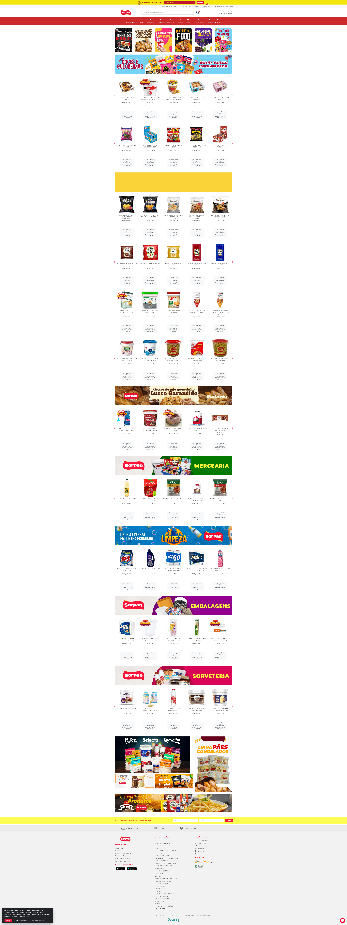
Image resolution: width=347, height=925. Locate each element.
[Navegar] (114, 96)
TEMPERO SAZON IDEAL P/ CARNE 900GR (196, 360)
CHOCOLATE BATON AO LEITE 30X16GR (220, 146)
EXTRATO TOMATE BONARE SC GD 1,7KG (150, 499)
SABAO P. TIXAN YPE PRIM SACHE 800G (126, 569)
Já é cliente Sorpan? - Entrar (174, 6)
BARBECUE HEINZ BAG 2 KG (127, 263)
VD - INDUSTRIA (160, 909)
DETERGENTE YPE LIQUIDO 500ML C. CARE (220, 569)
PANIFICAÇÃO (160, 889)
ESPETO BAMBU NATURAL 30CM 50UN (197, 639)
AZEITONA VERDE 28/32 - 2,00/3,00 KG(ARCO (220, 360)
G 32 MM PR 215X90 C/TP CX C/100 (173, 429)
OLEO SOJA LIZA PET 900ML (127, 499)
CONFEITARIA (160, 853)
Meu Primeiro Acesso (122, 858)
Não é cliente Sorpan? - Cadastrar (200, 6)
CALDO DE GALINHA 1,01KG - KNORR (173, 499)
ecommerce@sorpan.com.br (206, 846)
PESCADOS (159, 891)
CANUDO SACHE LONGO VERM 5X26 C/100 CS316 (173, 639)
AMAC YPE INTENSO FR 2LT (150, 569)
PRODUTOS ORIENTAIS (163, 896)
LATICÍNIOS (159, 873)
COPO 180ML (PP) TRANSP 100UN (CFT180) (150, 639)
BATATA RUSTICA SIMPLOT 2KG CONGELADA (220, 216)
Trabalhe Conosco (121, 851)
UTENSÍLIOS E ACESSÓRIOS (164, 906)
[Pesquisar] (192, 13)
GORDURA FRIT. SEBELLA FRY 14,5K (173, 312)
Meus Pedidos (132, 828)
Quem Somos (119, 848)
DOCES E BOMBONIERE (163, 856)
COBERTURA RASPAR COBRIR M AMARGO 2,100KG (220, 430)
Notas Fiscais (190, 828)
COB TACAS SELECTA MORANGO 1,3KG (173, 709)
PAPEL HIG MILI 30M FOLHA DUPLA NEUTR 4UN (197, 569)
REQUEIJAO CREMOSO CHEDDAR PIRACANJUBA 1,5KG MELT (220, 312)
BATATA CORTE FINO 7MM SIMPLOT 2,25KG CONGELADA (173, 217)
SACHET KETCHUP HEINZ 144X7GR (197, 264)
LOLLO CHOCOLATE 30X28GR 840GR (150, 146)
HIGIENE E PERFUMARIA (163, 866)
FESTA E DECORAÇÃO (163, 861)
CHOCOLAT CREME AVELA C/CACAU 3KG (197, 709)
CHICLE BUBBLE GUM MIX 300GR (127, 146)
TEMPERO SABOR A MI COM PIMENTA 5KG (127, 360)
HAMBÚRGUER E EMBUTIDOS (165, 863)
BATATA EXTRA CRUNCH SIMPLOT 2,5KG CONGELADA (127, 217)
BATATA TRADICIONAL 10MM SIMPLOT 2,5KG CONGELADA (197, 217)
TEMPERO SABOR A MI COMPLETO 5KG (150, 360)
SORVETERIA (159, 901)
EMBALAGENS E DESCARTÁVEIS (166, 858)
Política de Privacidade (123, 853)
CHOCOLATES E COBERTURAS (165, 851)
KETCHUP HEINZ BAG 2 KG (150, 263)
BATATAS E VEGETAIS (162, 843)
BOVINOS (158, 848)
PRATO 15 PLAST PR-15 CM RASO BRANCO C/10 (220, 639)
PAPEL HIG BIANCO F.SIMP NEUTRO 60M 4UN (173, 569)
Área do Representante (225, 6)
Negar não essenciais (21, 920)
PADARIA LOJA (160, 886)
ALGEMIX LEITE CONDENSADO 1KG (150, 709)
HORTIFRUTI (159, 868)
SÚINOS (157, 904)
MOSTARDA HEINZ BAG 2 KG (173, 264)
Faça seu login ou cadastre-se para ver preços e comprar (127, 115)
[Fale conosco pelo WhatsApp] (342, 920)
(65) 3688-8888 (200, 843)
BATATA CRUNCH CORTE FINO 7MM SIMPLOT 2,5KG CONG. (150, 217)
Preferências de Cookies (39, 920)
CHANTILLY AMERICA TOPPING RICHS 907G (127, 429)
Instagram (200, 848)
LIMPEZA (158, 876)
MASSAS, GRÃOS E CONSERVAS (166, 879)
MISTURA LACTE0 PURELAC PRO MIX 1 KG (197, 499)
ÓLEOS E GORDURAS (162, 884)
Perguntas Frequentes (122, 861)
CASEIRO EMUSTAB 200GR (126, 708)
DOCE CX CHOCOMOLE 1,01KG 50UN (127, 98)
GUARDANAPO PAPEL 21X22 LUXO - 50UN (127, 639)
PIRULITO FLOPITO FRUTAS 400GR (173, 146)
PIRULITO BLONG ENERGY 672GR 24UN (197, 146)
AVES (157, 841)
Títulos (161, 828)
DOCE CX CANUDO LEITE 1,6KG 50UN (197, 98)
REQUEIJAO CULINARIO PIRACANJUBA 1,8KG (197, 312)
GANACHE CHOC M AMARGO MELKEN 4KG (150, 429)
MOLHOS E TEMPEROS (163, 881)
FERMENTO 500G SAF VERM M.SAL (197, 429)
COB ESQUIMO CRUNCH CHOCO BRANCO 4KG (220, 709)
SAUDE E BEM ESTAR (162, 899)
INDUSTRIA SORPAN (162, 871)
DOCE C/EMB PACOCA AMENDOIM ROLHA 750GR (173, 98)
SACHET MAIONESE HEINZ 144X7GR (220, 264)
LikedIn (199, 854)
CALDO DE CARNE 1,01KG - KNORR (220, 499)
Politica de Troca (121, 856)
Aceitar (8, 920)
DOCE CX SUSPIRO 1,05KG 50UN (220, 98)
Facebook (200, 851)
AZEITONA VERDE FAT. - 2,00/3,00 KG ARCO (173, 360)
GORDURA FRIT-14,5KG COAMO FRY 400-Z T (150, 312)
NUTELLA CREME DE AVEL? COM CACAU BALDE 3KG (150, 98)
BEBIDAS (158, 846)
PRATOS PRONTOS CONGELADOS (166, 894)
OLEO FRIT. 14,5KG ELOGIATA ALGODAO (126, 312)
